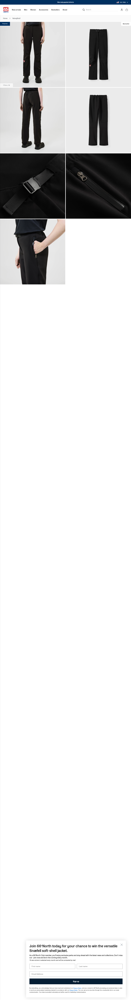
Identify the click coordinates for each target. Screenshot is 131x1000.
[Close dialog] (121, 944)
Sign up (76, 981)
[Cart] (126, 10)
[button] (26, 10)
